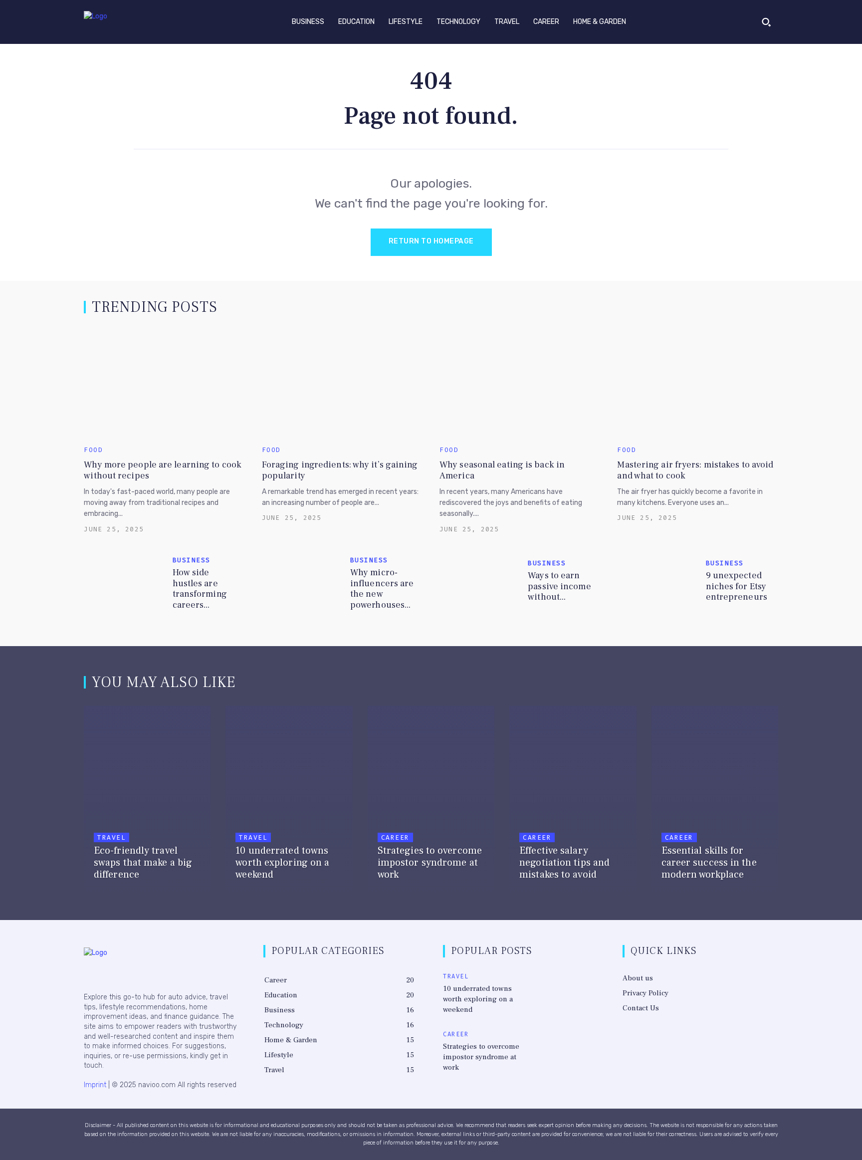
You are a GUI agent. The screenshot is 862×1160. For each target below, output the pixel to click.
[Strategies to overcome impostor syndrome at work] (431, 801)
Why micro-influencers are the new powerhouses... (382, 589)
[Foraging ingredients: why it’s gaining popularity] (342, 383)
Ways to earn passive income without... (559, 586)
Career (395, 837)
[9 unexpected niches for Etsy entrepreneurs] (657, 583)
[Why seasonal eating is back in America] (519, 383)
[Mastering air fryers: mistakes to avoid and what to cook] (697, 383)
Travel (111, 837)
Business (192, 560)
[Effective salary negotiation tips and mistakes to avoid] (572, 801)
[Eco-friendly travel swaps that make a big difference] (147, 801)
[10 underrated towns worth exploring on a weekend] (288, 801)
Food (93, 450)
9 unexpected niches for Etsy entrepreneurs (736, 586)
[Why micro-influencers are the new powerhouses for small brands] (302, 583)
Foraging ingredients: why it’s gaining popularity (340, 470)
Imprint (95, 1085)
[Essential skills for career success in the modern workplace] (714, 801)
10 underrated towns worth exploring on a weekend (478, 999)
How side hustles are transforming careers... (200, 589)
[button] (766, 22)
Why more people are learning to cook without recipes (162, 470)
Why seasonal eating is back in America (502, 470)
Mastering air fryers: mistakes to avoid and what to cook (695, 470)
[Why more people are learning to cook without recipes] (164, 383)
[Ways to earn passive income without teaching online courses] (479, 583)
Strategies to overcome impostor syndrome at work (481, 1057)
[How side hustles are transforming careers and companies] (124, 583)
